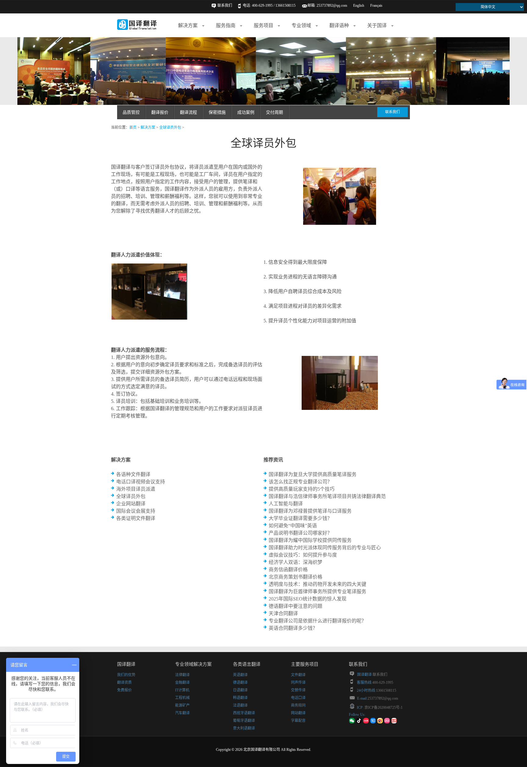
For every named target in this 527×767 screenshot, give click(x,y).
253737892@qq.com (332, 5)
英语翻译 (240, 675)
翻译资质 (124, 682)
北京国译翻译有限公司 (261, 749)
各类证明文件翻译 (135, 518)
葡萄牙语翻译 (244, 721)
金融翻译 (182, 682)
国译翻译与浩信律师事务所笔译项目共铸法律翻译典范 (327, 496)
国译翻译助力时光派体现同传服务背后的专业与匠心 (325, 547)
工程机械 (182, 698)
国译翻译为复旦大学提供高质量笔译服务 (313, 474)
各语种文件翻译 (133, 474)
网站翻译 (298, 713)
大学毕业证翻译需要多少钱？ (300, 518)
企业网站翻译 (130, 503)
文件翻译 (298, 675)
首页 (133, 127)
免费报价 (124, 690)
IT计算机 (182, 690)
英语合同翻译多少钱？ (293, 628)
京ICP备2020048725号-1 (383, 707)
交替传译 (298, 690)
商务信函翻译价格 (288, 569)
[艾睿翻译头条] (394, 722)
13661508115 (386, 690)
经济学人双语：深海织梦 (295, 562)
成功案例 (245, 112)
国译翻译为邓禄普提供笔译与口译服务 (310, 511)
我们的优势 (126, 675)
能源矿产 (182, 705)
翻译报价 (159, 112)
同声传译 (298, 682)
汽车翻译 (182, 713)
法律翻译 (182, 675)
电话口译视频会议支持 (140, 481)
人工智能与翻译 (286, 503)
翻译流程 (188, 112)
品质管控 (131, 112)
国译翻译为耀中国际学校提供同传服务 (310, 540)
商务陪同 (298, 705)
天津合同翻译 (283, 613)
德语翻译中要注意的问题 (295, 606)
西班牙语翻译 (244, 713)
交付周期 (274, 112)
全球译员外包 (170, 127)
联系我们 (224, 5)
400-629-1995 (382, 682)
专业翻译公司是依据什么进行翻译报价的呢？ (317, 620)
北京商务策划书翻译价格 (295, 576)
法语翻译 (240, 705)
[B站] (387, 722)
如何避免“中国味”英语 (293, 525)
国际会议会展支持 (135, 511)
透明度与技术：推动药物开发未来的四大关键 (317, 584)
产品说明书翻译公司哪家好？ (300, 533)
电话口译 (298, 698)
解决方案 (148, 127)
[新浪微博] (380, 722)
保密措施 (217, 112)
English (358, 5)
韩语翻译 (240, 698)
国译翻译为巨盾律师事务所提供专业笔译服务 (317, 591)
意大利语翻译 (244, 728)
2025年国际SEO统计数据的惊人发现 (307, 598)
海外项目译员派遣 (135, 489)
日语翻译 (240, 690)
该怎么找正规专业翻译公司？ (300, 481)
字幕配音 (298, 721)
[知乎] (373, 722)
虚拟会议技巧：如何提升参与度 (303, 554)
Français (376, 5)
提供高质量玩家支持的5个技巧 (302, 489)
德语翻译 (240, 682)
